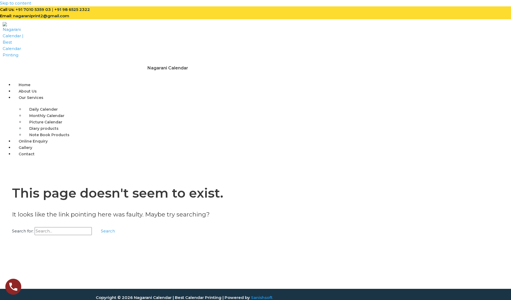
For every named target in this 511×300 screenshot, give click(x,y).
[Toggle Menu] (61, 98)
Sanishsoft (262, 297)
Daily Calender (43, 109)
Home (24, 84)
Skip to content (15, 3)
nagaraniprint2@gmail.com (41, 15)
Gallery (25, 147)
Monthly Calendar (46, 115)
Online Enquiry (33, 141)
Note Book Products (49, 134)
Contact (27, 154)
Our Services (31, 97)
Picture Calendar (45, 122)
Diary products (44, 128)
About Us (28, 91)
